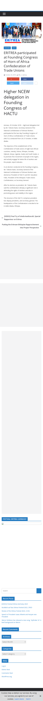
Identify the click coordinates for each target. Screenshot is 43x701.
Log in (4, 666)
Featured (7, 48)
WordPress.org (7, 677)
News (14, 48)
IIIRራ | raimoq (22, 75)
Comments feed (7, 673)
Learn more (19, 699)
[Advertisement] (21, 257)
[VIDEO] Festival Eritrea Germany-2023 (15, 604)
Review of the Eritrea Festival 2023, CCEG (16, 611)
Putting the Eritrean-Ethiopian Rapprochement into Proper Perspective (20, 226)
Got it (28, 699)
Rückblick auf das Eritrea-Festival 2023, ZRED (17, 607)
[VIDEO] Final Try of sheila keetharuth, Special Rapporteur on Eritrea (22, 218)
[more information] (36, 83)
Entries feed (6, 670)
